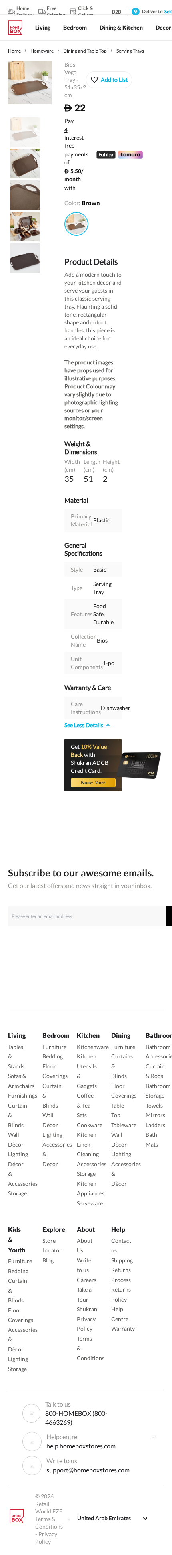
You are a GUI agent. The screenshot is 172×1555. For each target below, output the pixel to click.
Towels (154, 1105)
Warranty (123, 1328)
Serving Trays (130, 51)
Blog (48, 1260)
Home (14, 51)
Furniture (54, 1046)
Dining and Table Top (85, 51)
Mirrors (155, 1115)
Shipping (122, 1260)
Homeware (42, 51)
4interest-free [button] (75, 138)
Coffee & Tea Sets (85, 1105)
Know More (93, 782)
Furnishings (22, 1095)
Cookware (89, 1125)
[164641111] (76, 224)
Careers (86, 1279)
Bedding (52, 1056)
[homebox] (18, 27)
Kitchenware (93, 1046)
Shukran (87, 1309)
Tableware (123, 1125)
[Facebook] (153, 1437)
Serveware (90, 1203)
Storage (17, 1193)
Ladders (155, 1125)
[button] (109, 79)
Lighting (18, 1154)
